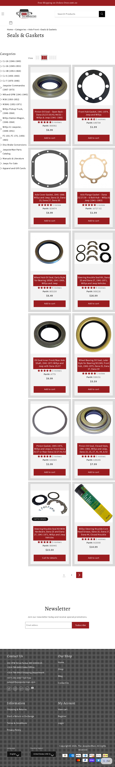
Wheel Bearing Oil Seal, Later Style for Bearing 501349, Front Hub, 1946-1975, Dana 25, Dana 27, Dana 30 (93, 364)
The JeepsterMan (87, 746)
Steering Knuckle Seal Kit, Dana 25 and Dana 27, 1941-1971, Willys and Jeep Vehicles (94, 280)
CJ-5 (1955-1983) (11, 75)
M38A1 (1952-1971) (12, 104)
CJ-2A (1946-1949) (12, 61)
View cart (62, 709)
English (13, 754)
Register (62, 716)
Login (61, 723)
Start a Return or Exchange (20, 716)
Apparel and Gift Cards (14, 168)
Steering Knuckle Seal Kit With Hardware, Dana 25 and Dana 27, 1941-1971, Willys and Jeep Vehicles (49, 533)
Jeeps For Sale (10, 163)
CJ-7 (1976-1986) (11, 80)
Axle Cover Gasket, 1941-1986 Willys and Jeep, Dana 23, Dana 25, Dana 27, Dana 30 (49, 197)
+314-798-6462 (14, 667)
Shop (60, 669)
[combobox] (80, 14)
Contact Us (63, 683)
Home (10, 29)
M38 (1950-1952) (11, 99)
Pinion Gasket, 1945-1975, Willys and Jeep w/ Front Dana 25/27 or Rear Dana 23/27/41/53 (50, 449)
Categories (21, 29)
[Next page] (79, 575)
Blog (60, 676)
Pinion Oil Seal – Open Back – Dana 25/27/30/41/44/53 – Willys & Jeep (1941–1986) (50, 114)
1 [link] (64, 575)
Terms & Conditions (17, 723)
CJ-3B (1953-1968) (12, 71)
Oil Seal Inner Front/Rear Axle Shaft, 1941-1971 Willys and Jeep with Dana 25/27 (49, 363)
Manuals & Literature (13, 158)
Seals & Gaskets (49, 29)
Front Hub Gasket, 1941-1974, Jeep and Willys (94, 113)
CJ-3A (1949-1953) (12, 66)
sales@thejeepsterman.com (21, 682)
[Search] (102, 14)
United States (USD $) (41, 754)
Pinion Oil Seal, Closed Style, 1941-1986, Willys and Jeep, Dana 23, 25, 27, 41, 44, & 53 (93, 449)
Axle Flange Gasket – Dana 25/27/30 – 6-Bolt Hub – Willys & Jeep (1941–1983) (93, 197)
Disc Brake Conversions (15, 144)
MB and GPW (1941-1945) (15, 94)
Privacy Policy (14, 730)
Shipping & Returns (17, 709)
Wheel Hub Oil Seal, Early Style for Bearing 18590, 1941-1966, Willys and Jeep (49, 280)
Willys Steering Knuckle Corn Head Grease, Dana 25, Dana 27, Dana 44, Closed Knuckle (94, 531)
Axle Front (33, 29)
